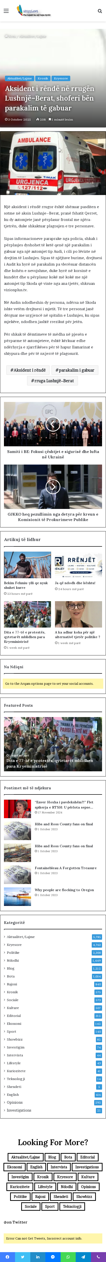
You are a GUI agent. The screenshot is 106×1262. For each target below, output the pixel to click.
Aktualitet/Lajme (32, 36)
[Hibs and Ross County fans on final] (17, 831)
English (13, 1095)
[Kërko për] (99, 12)
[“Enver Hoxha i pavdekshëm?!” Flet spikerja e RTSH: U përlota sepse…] (17, 809)
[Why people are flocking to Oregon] (17, 896)
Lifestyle (14, 1063)
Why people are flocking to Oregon (64, 890)
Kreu (12, 36)
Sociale (12, 1000)
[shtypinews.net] (32, 10)
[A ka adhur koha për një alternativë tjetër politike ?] (78, 614)
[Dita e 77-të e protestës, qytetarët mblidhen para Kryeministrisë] (27, 614)
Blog (11, 968)
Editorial (14, 1016)
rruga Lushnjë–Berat (54, 380)
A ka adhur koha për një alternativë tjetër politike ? (77, 634)
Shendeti (14, 1087)
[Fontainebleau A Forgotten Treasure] (17, 874)
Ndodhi (13, 960)
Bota (11, 976)
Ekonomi (14, 1024)
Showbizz (15, 1039)
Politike (13, 953)
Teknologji (16, 1079)
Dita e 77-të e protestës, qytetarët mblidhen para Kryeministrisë (24, 637)
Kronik (43, 78)
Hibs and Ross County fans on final (64, 824)
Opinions (15, 1102)
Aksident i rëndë (30, 370)
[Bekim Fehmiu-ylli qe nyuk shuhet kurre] (27, 565)
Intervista (15, 1055)
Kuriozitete (16, 1071)
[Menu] (6, 12)
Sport (11, 1031)
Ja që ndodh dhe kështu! (75, 583)
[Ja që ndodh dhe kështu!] (78, 565)
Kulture (13, 1008)
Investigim (15, 1047)
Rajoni (12, 984)
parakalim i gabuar (76, 370)
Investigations (19, 1110)
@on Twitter (15, 1222)
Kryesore (61, 78)
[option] (53, 744)
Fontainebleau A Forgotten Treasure (66, 868)
